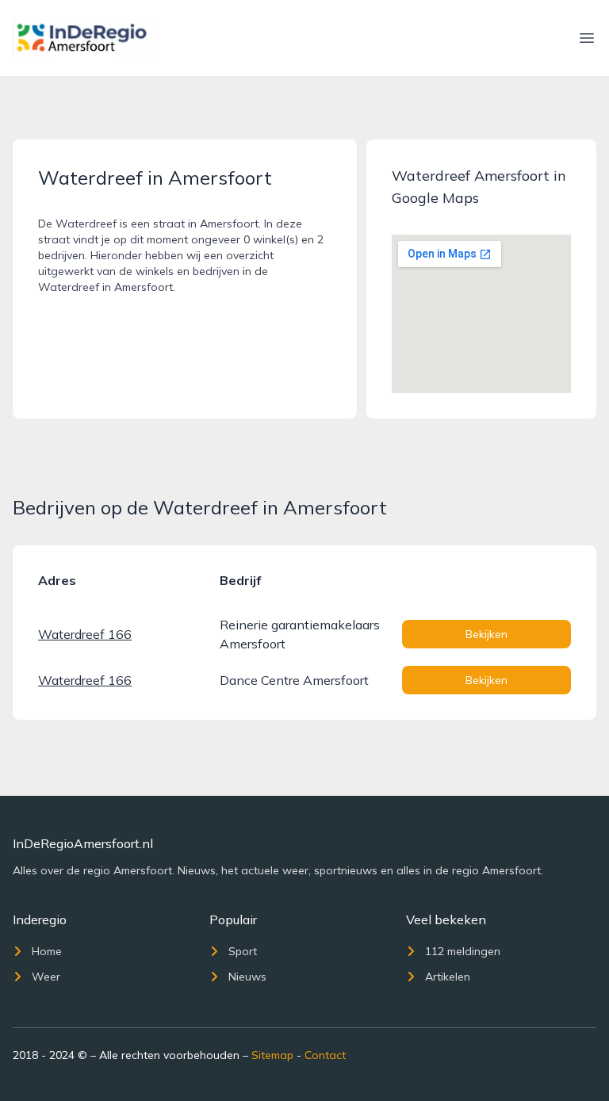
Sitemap (272, 1055)
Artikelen (447, 976)
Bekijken (486, 634)
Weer (46, 976)
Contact (325, 1055)
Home (47, 951)
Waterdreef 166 (85, 634)
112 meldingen (462, 951)
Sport (242, 951)
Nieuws (247, 976)
